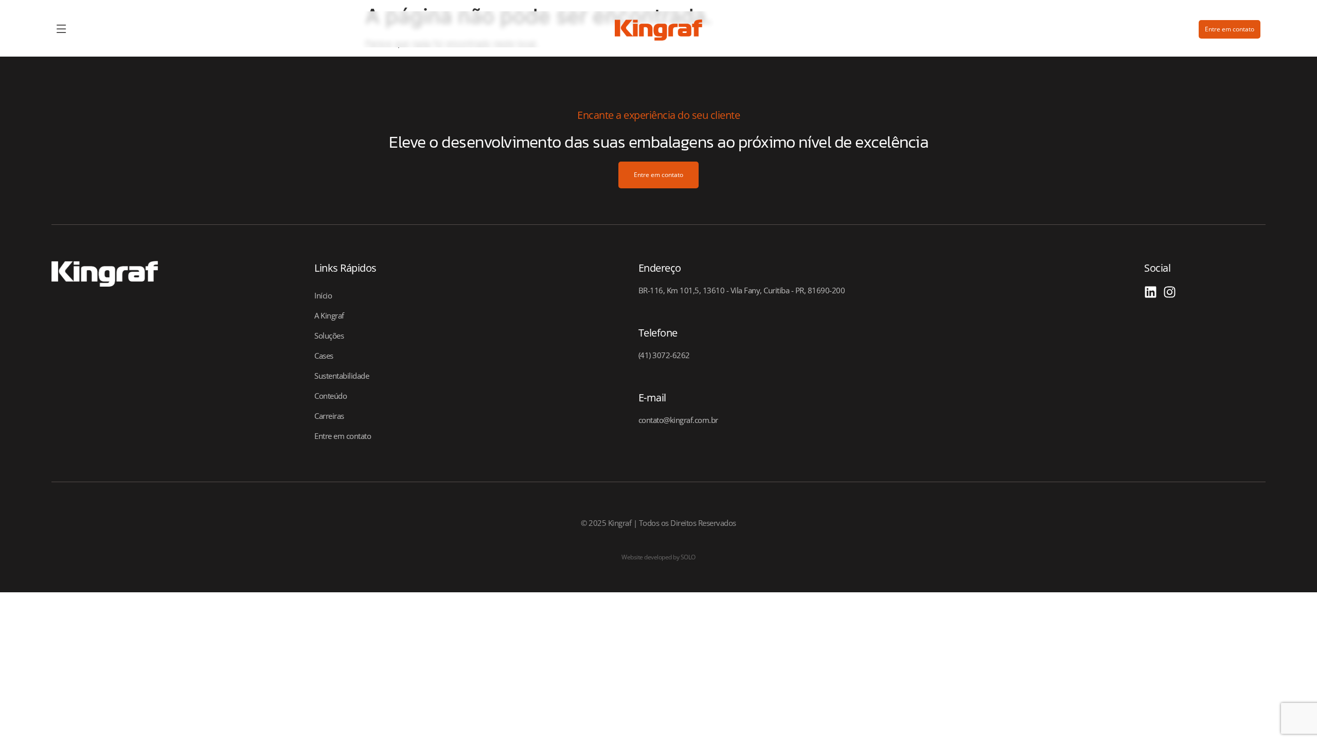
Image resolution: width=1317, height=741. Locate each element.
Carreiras (329, 416)
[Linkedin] (1150, 292)
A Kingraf (329, 315)
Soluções (329, 335)
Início (323, 295)
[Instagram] (1169, 292)
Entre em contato (342, 436)
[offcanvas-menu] (61, 29)
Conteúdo (330, 396)
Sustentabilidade (341, 375)
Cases (323, 355)
